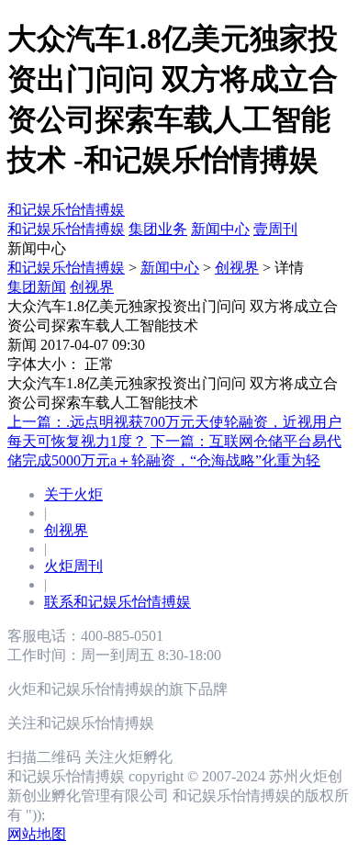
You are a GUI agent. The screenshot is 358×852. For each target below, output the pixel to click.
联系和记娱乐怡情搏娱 (117, 602)
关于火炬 (73, 494)
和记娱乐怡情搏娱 (66, 210)
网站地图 (36, 834)
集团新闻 (36, 287)
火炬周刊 (73, 566)
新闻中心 (169, 267)
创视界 (237, 267)
